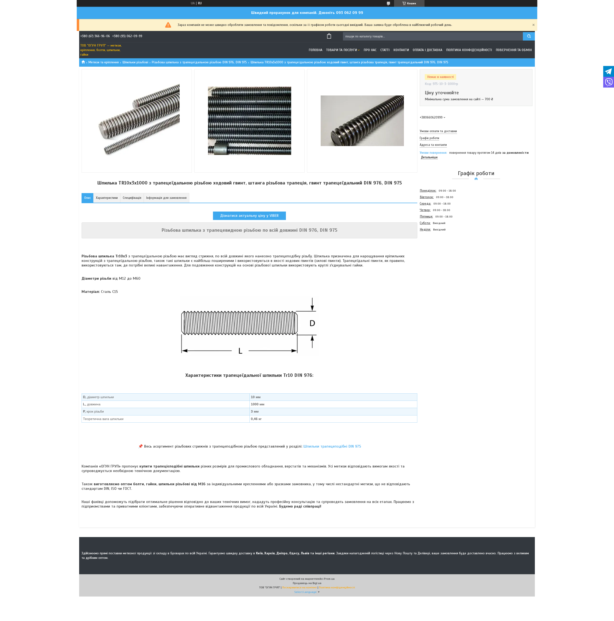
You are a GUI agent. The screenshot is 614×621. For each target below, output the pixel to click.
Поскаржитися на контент (299, 587)
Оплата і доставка (427, 50)
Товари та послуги (341, 50)
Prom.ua (329, 578)
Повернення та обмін (514, 50)
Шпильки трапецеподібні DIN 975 (332, 446)
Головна (315, 50)
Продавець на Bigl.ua (307, 583)
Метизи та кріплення (103, 62)
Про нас (370, 50)
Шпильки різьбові (135, 62)
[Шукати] (529, 36)
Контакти (401, 50)
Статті (385, 50)
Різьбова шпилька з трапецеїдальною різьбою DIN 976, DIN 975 (199, 62)
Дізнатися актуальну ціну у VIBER (249, 215)
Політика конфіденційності (469, 50)
